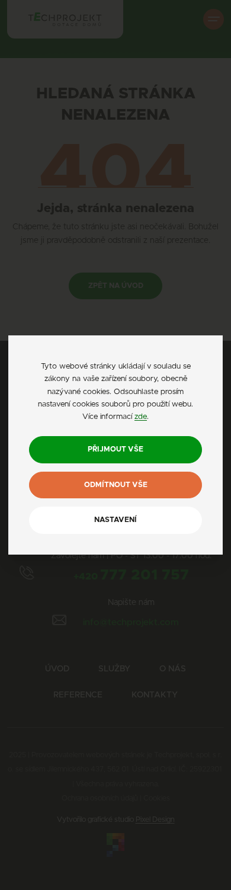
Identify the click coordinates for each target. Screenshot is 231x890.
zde (140, 417)
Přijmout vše (115, 449)
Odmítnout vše (115, 485)
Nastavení (115, 520)
